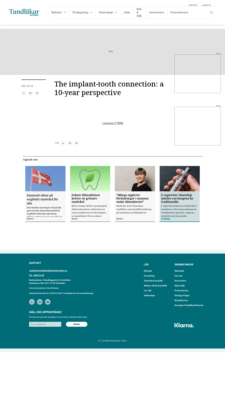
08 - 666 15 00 (36, 275)
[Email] (37, 93)
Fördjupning (80, 12)
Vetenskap (106, 12)
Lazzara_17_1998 (113, 123)
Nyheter (56, 12)
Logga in (206, 5)
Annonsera (156, 12)
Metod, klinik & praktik (155, 285)
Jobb (126, 12)
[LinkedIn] (23, 93)
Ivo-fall (147, 290)
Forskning (149, 275)
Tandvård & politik (153, 280)
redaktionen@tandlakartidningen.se (48, 270)
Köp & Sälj (139, 12)
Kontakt (193, 5)
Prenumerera (179, 12)
